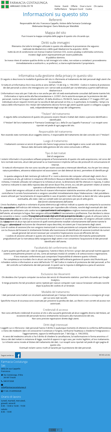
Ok (1, 221)
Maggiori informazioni (10, 224)
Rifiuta (6, 221)
